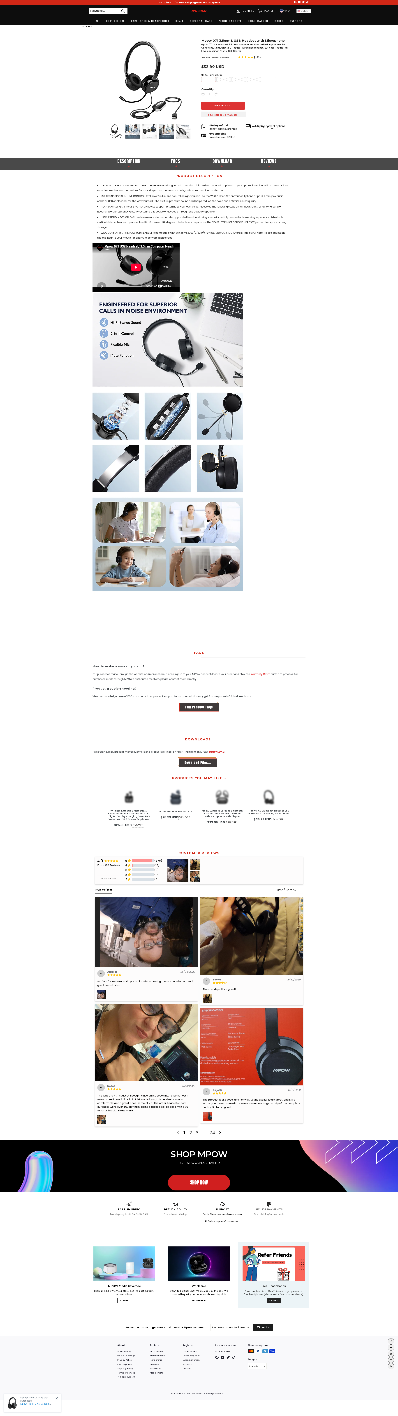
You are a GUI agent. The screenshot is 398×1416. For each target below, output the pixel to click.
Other (279, 21)
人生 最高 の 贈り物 (126, 1377)
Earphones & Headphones (150, 21)
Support (296, 21)
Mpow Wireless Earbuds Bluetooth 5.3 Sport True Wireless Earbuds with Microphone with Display (222, 813)
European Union (191, 1359)
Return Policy (175, 1209)
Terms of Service (126, 1372)
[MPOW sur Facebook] (217, 1357)
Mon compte (157, 1372)
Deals (180, 21)
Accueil (86, 26)
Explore (124, 1300)
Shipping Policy (125, 1368)
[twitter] (391, 1347)
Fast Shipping (129, 1209)
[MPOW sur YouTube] (222, 1357)
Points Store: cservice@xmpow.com (222, 1214)
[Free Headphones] (274, 1263)
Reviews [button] (103, 889)
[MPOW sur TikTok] (233, 1357)
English (304, 11)
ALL (98, 21)
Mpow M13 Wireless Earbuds (175, 811)
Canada (187, 1368)
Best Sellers (115, 21)
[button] (249, 57)
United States (190, 1351)
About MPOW (124, 1351)
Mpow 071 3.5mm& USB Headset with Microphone (243, 40)
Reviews (154, 1364)
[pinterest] (391, 1354)
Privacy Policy (124, 1359)
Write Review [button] (108, 878)
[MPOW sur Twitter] (228, 1357)
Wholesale (155, 1368)
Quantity (207, 89)
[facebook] (391, 1341)
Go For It (273, 1300)
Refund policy (124, 1364)
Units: (211, 75)
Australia (187, 1364)
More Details (199, 1300)
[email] (391, 1360)
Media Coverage (126, 1355)
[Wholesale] (199, 1263)
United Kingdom (191, 1355)
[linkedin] (391, 1366)
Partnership (156, 1359)
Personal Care (201, 21)
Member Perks (157, 1355)
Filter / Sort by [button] (286, 890)
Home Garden (258, 21)
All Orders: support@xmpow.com (222, 1221)
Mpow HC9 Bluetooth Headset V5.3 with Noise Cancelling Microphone (268, 812)
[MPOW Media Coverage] (124, 1263)
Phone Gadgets (230, 21)
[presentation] (105, 131)
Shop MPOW (156, 1351)
